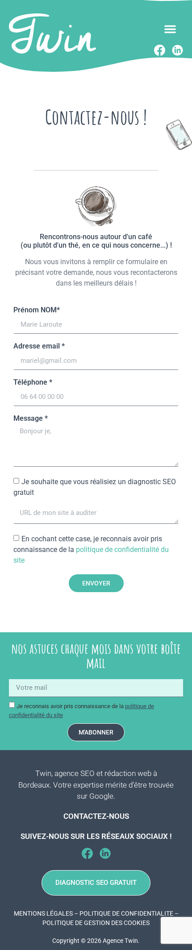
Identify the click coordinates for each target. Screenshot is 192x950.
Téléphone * (32, 382)
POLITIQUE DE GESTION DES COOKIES (96, 922)
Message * (30, 419)
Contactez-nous (96, 816)
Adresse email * (39, 346)
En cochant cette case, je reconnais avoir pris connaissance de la (91, 549)
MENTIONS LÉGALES (43, 913)
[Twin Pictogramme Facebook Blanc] (159, 50)
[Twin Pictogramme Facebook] (87, 853)
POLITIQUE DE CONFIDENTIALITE (126, 913)
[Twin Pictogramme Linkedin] (105, 853)
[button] (170, 29)
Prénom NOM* (36, 310)
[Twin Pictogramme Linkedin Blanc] (177, 50)
